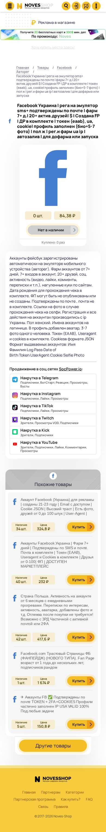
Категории (75, 792)
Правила (61, 807)
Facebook (64, 68)
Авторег (22, 72)
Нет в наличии (51, 229)
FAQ (89, 799)
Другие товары (53, 745)
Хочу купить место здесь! (53, 47)
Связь (43, 807)
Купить (78, 526)
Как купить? (70, 799)
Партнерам (50, 792)
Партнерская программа (34, 799)
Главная (22, 68)
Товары (43, 68)
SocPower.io (70, 368)
